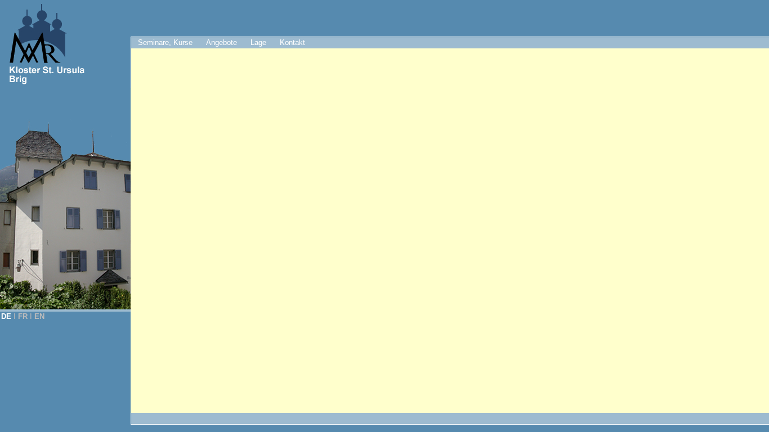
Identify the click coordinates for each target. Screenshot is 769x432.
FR (23, 316)
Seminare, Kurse (165, 42)
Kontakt (292, 42)
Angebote (221, 42)
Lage (258, 42)
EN (39, 316)
